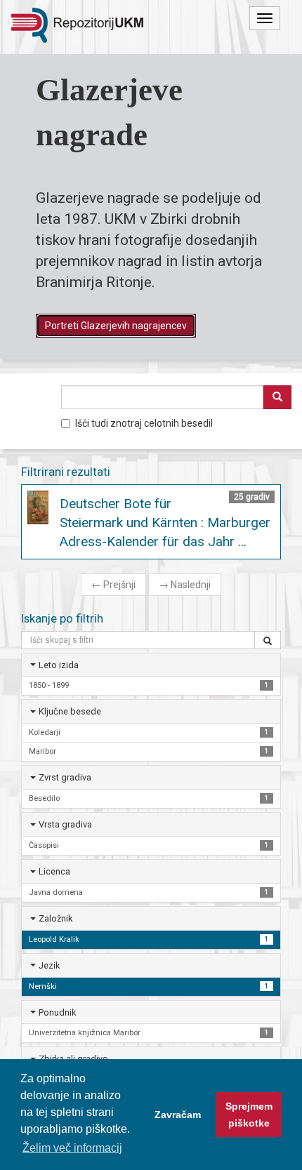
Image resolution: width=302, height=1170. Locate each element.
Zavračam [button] (178, 1114)
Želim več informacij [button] (72, 1148)
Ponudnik (57, 1012)
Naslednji (185, 584)
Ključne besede (70, 711)
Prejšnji (113, 584)
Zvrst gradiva (65, 777)
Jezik (49, 965)
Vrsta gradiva (65, 824)
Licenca (54, 871)
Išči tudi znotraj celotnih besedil (144, 423)
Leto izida (59, 665)
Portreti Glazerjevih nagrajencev (116, 325)
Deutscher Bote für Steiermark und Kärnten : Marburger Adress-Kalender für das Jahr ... (165, 523)
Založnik (55, 918)
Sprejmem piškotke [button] (249, 1115)
